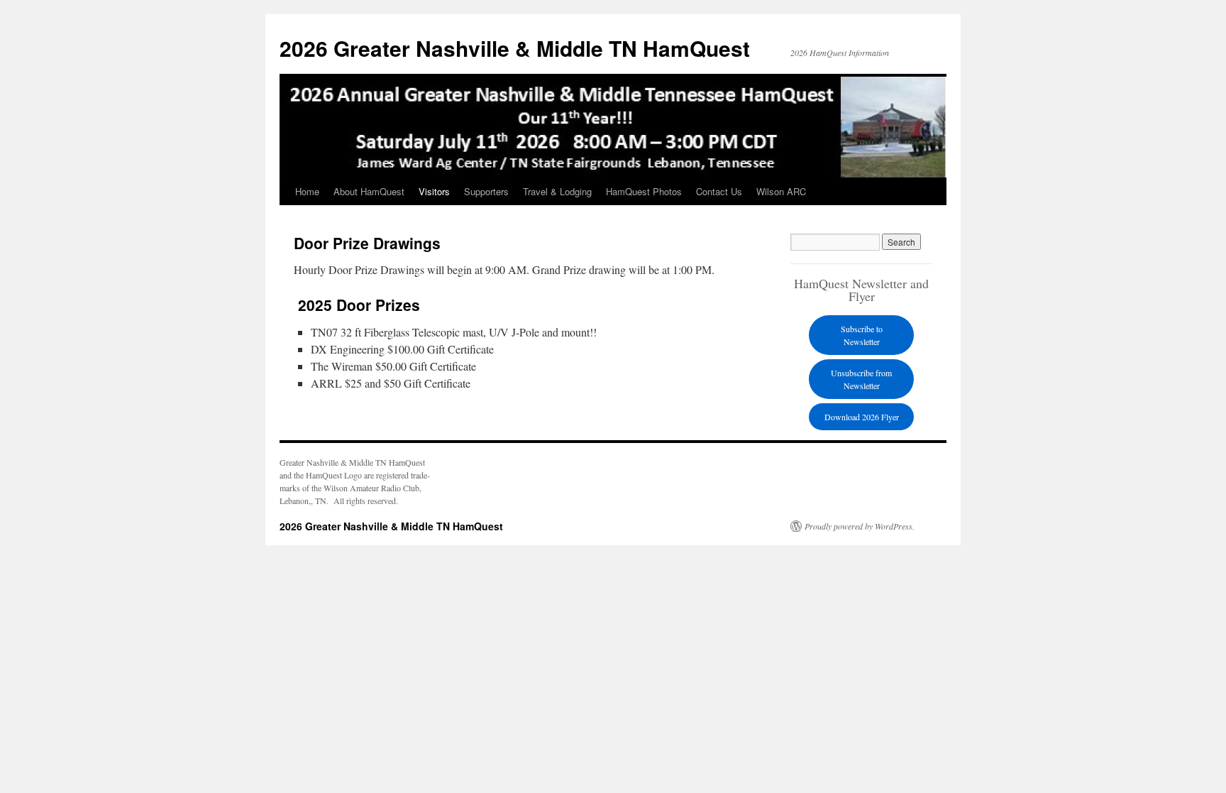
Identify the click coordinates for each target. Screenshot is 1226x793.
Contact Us (719, 191)
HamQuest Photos (644, 191)
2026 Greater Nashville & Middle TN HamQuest (515, 48)
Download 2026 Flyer (861, 416)
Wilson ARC (781, 191)
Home (307, 191)
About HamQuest (368, 191)
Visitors (434, 191)
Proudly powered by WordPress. (860, 526)
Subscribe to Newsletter (862, 335)
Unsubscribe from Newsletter (861, 379)
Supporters (486, 191)
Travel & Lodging (557, 191)
